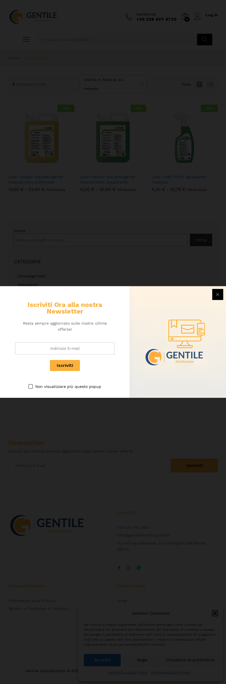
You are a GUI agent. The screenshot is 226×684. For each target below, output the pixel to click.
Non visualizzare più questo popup (68, 386)
